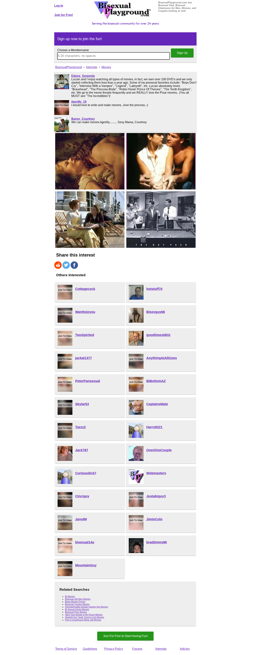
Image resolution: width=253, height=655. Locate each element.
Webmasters (156, 473)
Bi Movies (70, 596)
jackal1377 (83, 358)
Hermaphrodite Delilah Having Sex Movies (86, 607)
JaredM (81, 519)
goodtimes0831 (158, 335)
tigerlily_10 (78, 101)
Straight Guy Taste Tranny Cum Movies (84, 617)
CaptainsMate (157, 404)
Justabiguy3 (156, 496)
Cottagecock (85, 289)
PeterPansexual (87, 381)
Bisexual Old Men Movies (78, 599)
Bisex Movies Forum (75, 601)
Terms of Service (66, 648)
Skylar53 (82, 404)
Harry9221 (154, 427)
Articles (185, 648)
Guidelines (90, 648)
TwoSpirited (84, 335)
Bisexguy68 (155, 312)
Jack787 (81, 450)
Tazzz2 (80, 427)
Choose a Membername (73, 50)
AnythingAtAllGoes (161, 358)
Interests (161, 648)
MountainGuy (85, 565)
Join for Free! (63, 15)
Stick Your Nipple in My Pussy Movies (84, 614)
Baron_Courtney (83, 118)
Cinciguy (82, 496)
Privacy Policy (113, 648)
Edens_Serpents (83, 75)
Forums (137, 648)
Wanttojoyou (85, 312)
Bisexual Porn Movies (76, 612)
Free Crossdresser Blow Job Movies (83, 620)
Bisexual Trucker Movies (77, 604)
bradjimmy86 (156, 542)
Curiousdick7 (85, 473)
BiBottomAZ (156, 381)
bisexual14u (84, 542)
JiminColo (154, 519)
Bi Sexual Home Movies (77, 609)
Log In (58, 5)
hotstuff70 (154, 289)
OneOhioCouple (159, 450)
